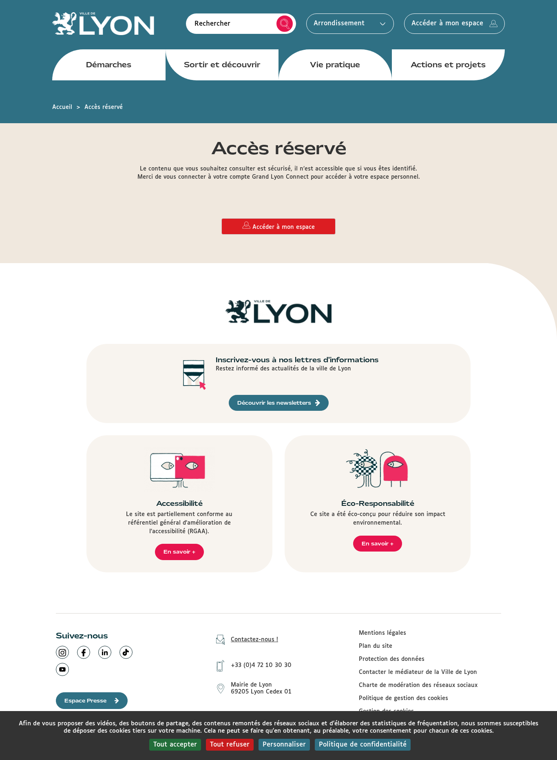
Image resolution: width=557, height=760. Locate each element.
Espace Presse (85, 700)
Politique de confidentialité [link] (363, 744)
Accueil (62, 107)
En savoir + (179, 551)
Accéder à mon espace (447, 23)
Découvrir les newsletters (274, 402)
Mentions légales (382, 633)
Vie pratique (335, 65)
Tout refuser (230, 744)
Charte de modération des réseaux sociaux (418, 685)
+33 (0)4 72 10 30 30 (261, 665)
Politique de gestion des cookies (403, 698)
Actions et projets (448, 65)
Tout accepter (175, 744)
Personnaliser (284, 744)
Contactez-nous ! (254, 640)
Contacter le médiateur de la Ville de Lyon (418, 672)
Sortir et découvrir (222, 65)
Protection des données (391, 659)
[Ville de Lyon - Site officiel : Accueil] (103, 23)
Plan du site (375, 646)
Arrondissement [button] (339, 23)
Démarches (108, 65)
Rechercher (284, 23)
